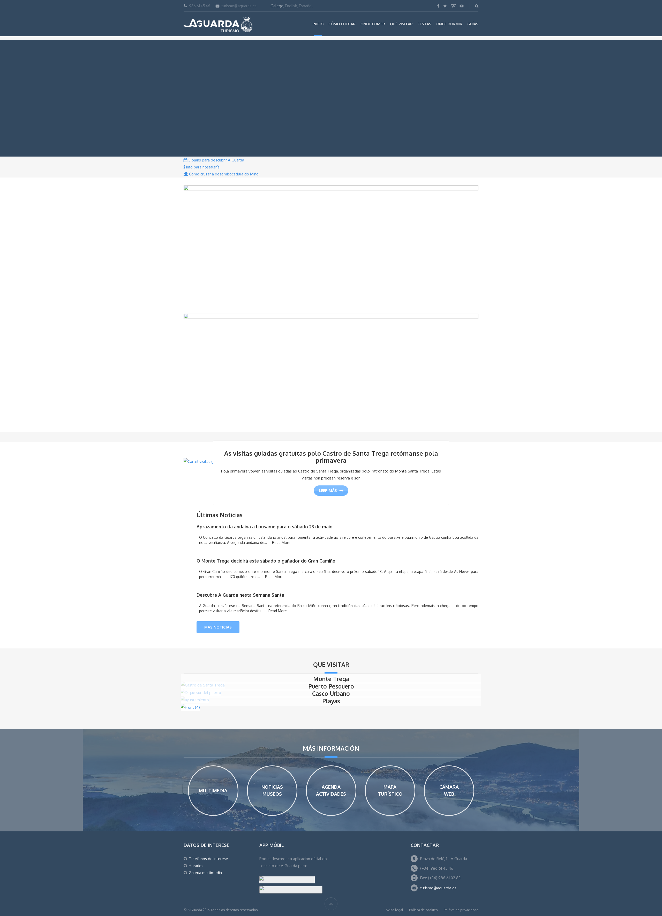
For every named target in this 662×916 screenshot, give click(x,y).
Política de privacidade (461, 910)
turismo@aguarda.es (239, 6)
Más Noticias (218, 627)
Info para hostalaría (202, 167)
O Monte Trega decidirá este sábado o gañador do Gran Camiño (266, 561)
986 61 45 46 (199, 6)
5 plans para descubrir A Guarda (215, 160)
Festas (424, 24)
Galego (276, 5)
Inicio (318, 24)
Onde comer (372, 24)
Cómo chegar (342, 24)
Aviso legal (394, 910)
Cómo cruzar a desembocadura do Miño (223, 174)
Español (306, 5)
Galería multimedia (205, 872)
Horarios (196, 865)
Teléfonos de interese (208, 858)
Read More (281, 542)
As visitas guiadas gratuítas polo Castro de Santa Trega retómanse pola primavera (331, 456)
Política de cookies (423, 910)
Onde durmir (449, 24)
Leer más (328, 490)
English (291, 5)
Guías (472, 24)
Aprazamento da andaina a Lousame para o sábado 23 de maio (265, 526)
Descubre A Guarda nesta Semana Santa (240, 595)
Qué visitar (401, 24)
